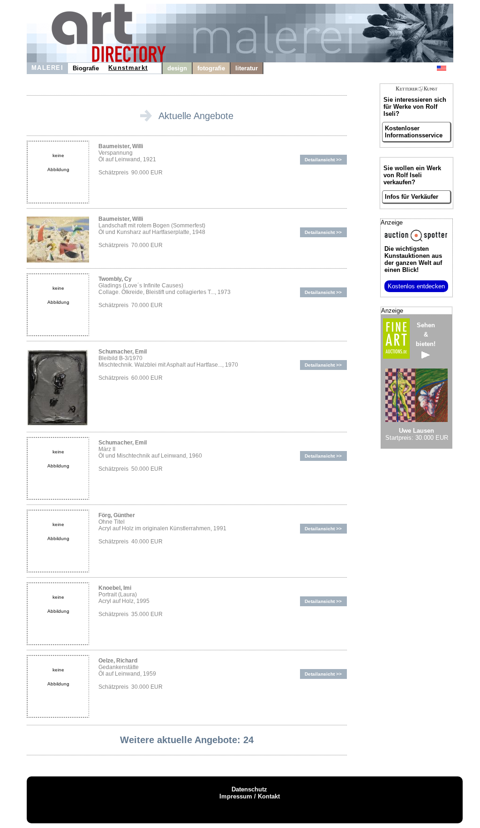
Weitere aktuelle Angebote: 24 (187, 740)
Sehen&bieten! (425, 334)
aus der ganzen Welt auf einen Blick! (413, 259)
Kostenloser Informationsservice (413, 132)
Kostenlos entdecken (416, 286)
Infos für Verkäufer (411, 196)
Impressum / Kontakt (249, 796)
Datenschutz (249, 789)
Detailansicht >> (323, 159)
